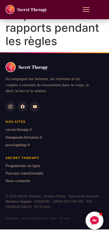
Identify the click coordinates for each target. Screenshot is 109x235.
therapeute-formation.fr (24, 137)
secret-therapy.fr (19, 130)
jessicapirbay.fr (18, 145)
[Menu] (86, 9)
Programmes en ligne (23, 166)
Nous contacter (18, 181)
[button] (94, 220)
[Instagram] (10, 106)
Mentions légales (19, 202)
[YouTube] (35, 106)
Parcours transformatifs (25, 173)
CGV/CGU (42, 202)
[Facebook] (22, 106)
